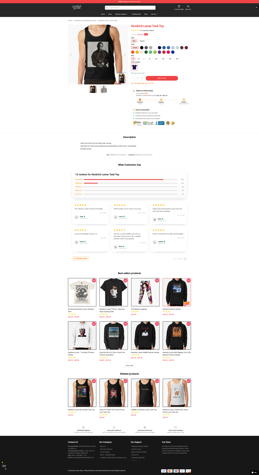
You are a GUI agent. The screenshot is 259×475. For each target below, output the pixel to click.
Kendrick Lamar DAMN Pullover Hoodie (145, 352)
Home (70, 21)
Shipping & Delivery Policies (139, 446)
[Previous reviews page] (175, 259)
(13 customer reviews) (147, 30)
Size (132, 55)
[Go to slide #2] (103, 89)
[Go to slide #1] (93, 89)
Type (132, 38)
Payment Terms (136, 449)
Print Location (135, 62)
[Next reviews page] (185, 259)
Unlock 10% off (4, 466)
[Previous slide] (71, 54)
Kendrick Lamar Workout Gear (85, 21)
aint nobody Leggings (139, 309)
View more (129, 365)
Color (133, 44)
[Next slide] (125, 54)
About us (103, 446)
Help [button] (255, 472)
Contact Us (134, 455)
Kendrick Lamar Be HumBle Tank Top (81, 410)
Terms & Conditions (106, 449)
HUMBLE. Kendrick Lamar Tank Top (144, 410)
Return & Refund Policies (139, 452)
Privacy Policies (105, 452)
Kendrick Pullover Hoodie (171, 309)
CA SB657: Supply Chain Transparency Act (113, 457)
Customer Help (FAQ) (138, 457)
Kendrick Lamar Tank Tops (107, 21)
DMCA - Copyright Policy (107, 455)
